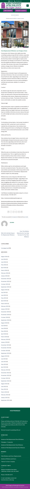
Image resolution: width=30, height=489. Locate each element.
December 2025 (5, 278)
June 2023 (3, 361)
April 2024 (3, 334)
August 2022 (4, 383)
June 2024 (3, 328)
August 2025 (4, 289)
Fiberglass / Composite (7, 442)
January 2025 (4, 309)
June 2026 (3, 262)
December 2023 (5, 345)
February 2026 (4, 273)
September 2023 (5, 353)
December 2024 (5, 311)
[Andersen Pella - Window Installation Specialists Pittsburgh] (12, 5)
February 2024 (4, 339)
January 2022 (4, 397)
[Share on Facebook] (11, 212)
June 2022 (3, 386)
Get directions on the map (7, 479)
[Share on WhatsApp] (8, 212)
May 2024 (3, 331)
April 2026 (3, 267)
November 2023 (5, 347)
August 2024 (4, 322)
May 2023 (3, 364)
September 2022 (5, 381)
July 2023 (3, 358)
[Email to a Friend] (16, 212)
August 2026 (4, 256)
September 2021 (5, 400)
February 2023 (4, 369)
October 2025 (4, 284)
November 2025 (5, 281)
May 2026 (3, 264)
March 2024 (4, 336)
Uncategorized (15, 15)
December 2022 (5, 372)
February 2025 (4, 306)
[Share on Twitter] (13, 212)
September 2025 (5, 287)
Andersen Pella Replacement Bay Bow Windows (13, 447)
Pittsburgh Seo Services (18, 485)
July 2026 (3, 259)
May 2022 (3, 389)
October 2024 (4, 317)
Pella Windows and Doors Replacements (11, 456)
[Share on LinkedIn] (21, 212)
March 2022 (4, 392)
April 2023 (3, 367)
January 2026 (4, 275)
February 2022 (4, 394)
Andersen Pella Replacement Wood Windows (12, 439)
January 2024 (4, 342)
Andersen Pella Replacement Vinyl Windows (12, 445)
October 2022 (4, 378)
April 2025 (3, 300)
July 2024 (3, 325)
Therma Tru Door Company (8, 461)
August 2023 (4, 356)
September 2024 (5, 320)
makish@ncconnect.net (10, 478)
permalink (26, 217)
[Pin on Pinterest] (19, 212)
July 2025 (3, 292)
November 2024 (5, 314)
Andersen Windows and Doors (8, 458)
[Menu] (27, 5)
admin (22, 18)
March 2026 (4, 270)
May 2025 (3, 298)
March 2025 (4, 303)
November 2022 (5, 375)
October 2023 (4, 350)
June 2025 (3, 295)
